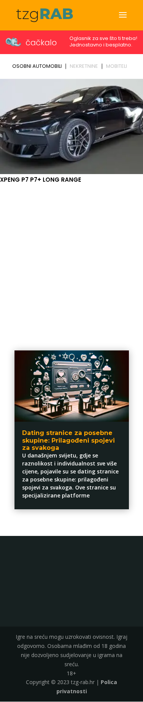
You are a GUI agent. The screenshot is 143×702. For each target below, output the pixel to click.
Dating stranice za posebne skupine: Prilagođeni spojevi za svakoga (68, 440)
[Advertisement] (71, 260)
